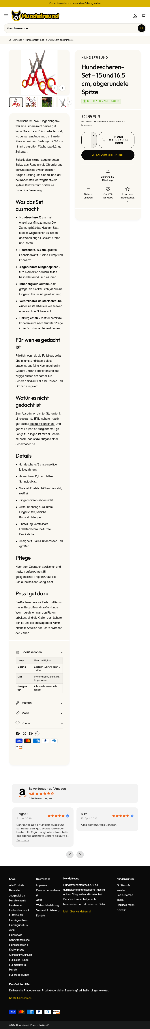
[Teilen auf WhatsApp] (37, 733)
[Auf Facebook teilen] (18, 733)
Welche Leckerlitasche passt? (125, 895)
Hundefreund (94, 57)
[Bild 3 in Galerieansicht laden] (47, 102)
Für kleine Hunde (19, 959)
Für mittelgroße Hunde (18, 967)
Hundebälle (15, 935)
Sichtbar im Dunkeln (20, 954)
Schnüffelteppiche (19, 939)
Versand (98, 121)
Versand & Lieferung (47, 910)
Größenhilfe (123, 885)
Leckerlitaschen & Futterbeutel (19, 912)
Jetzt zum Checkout (107, 155)
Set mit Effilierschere (42, 423)
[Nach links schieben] (55, 88)
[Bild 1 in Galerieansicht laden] (16, 102)
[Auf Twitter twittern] (24, 733)
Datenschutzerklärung (48, 893)
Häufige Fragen (125, 904)
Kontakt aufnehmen (20, 998)
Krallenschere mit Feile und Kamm (41, 602)
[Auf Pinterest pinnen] (31, 733)
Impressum (42, 885)
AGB (39, 900)
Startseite (17, 40)
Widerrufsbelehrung (47, 905)
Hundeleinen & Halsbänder (17, 903)
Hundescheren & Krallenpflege (18, 947)
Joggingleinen (17, 895)
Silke (84, 814)
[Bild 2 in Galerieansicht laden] (31, 102)
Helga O (22, 814)
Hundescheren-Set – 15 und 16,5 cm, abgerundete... (49, 40)
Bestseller (14, 890)
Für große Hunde (19, 974)
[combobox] (75, 28)
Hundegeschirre (18, 920)
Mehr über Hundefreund (77, 911)
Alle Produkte (16, 885)
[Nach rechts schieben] (62, 88)
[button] (6, 16)
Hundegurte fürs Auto (18, 927)
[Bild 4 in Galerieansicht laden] (62, 102)
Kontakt (40, 915)
